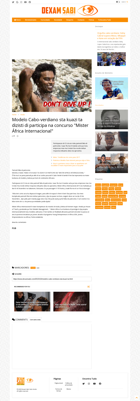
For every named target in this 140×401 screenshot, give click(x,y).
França (111, 189)
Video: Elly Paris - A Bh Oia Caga (110, 147)
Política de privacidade (69, 384)
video (114, 207)
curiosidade (100, 200)
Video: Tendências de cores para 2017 (66, 157)
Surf (125, 192)
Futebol (98, 192)
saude (120, 204)
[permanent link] (17, 136)
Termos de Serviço (58, 390)
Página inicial (59, 383)
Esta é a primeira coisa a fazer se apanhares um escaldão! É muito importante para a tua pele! (69, 164)
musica (98, 204)
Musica (69, 389)
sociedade (99, 207)
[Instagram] (21, 2)
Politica (112, 192)
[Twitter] (13, 2)
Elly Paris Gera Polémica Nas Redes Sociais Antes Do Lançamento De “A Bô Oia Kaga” (111, 83)
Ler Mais (111, 93)
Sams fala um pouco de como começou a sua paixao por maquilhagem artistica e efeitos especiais (32, 304)
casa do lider (113, 196)
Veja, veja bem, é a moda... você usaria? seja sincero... (71, 305)
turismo (107, 207)
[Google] (17, 2)
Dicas (121, 185)
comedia (122, 196)
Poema (105, 192)
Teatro (98, 196)
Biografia (105, 185)
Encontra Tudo (105, 20)
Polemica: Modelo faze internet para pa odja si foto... (72, 160)
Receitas (119, 192)
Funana (118, 189)
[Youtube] (25, 2)
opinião (105, 204)
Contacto (81, 20)
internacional (115, 200)
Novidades (99, 105)
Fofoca (91, 20)
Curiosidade (45, 20)
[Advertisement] (52, 40)
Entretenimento (30, 20)
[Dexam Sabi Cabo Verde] (70, 15)
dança (107, 200)
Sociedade (58, 20)
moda (22, 115)
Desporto (69, 20)
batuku (104, 196)
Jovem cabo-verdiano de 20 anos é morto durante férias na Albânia (111, 123)
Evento (98, 189)
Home (18, 20)
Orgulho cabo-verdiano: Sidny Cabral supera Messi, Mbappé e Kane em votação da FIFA (111, 36)
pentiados (112, 204)
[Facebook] (30, 2)
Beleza (98, 185)
